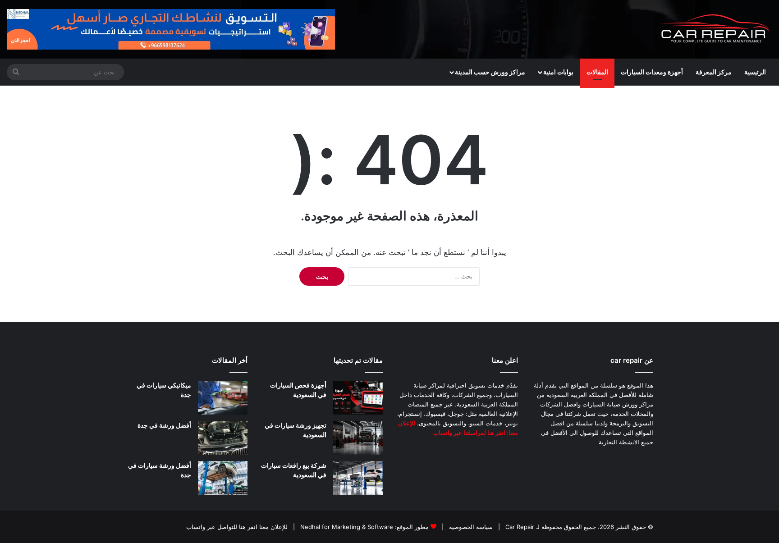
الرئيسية (755, 72)
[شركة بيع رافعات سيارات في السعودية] (358, 478)
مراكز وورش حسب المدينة (490, 72)
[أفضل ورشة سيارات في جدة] (222, 478)
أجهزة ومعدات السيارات (652, 72)
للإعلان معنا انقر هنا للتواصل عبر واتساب (237, 526)
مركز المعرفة (714, 72)
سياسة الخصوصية (470, 526)
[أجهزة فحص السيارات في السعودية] (358, 398)
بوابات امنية (558, 72)
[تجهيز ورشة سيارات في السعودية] (358, 438)
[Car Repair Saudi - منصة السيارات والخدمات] (714, 29)
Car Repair (519, 526)
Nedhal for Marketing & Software (345, 526)
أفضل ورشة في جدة (164, 425)
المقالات (597, 72)
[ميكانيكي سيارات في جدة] (222, 398)
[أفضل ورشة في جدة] (222, 438)
